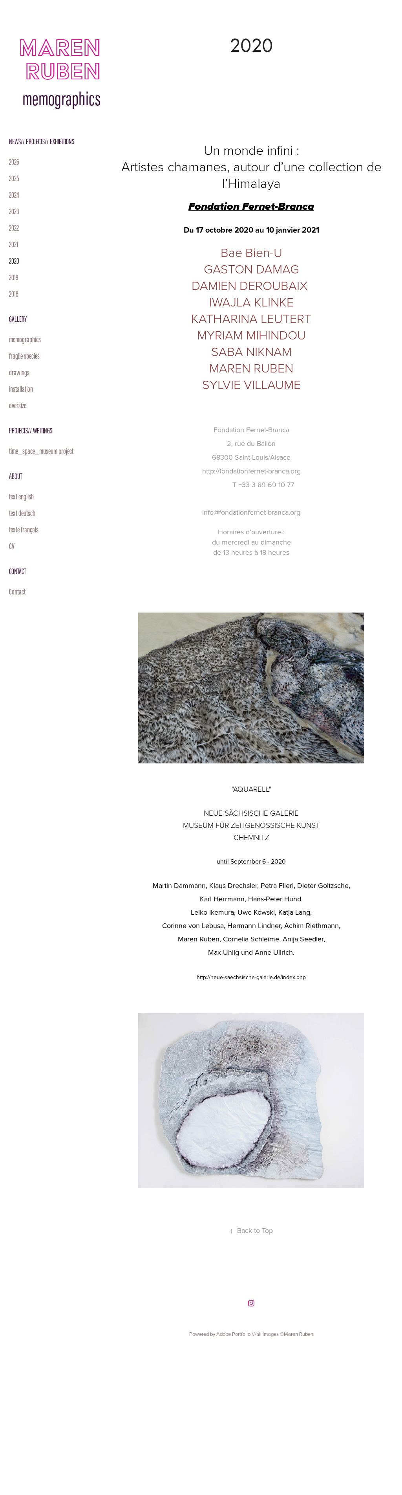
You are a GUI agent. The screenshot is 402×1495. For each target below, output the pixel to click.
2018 (13, 294)
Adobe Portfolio (233, 1333)
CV (12, 546)
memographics (25, 339)
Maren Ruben (74, 59)
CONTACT (17, 571)
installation (21, 389)
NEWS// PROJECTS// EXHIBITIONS (41, 141)
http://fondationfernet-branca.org (251, 471)
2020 (14, 261)
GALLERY (18, 319)
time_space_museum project (41, 451)
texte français (23, 529)
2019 (13, 277)
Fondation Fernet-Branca (251, 430)
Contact (17, 591)
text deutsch (22, 513)
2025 (14, 178)
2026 (14, 162)
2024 (14, 195)
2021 (13, 244)
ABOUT (15, 476)
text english (21, 496)
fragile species (24, 356)
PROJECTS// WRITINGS (30, 430)
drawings (19, 372)
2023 (14, 211)
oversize (17, 405)
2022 (14, 228)
